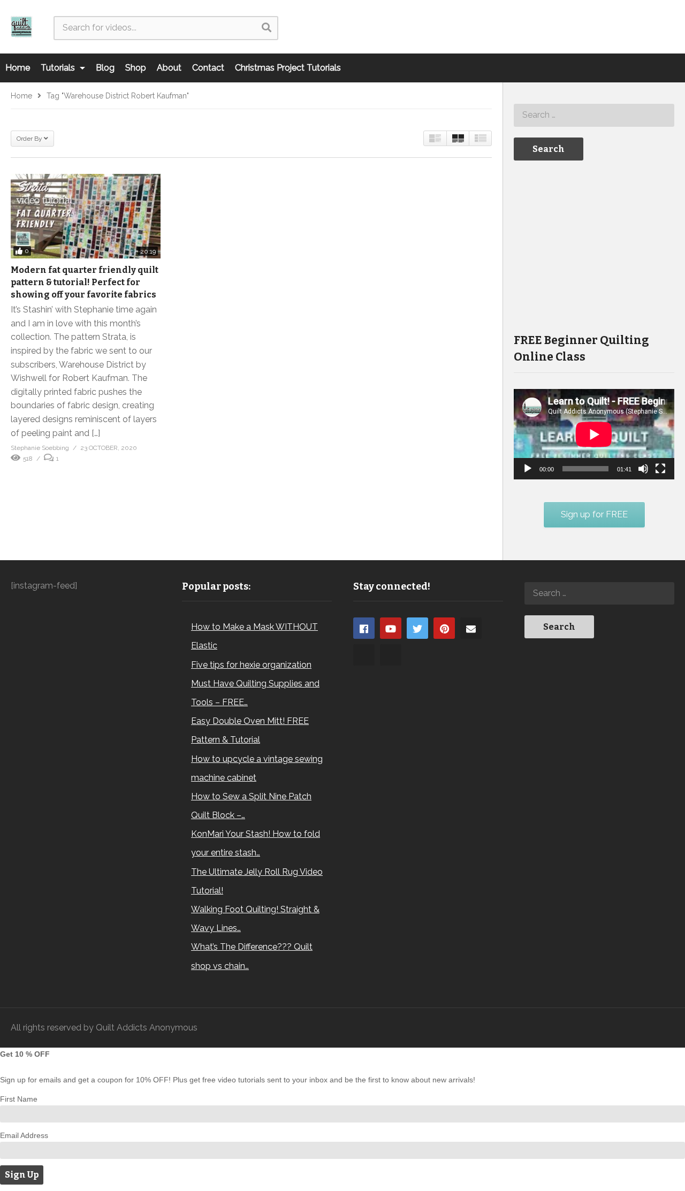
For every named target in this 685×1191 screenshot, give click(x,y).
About (169, 68)
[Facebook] (364, 628)
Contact (208, 68)
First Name (18, 1099)
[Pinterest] (444, 628)
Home (17, 68)
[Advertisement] (594, 245)
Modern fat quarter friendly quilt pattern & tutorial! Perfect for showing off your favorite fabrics (84, 282)
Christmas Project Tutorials (288, 68)
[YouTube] (390, 628)
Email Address (24, 1135)
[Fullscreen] (660, 468)
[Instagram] (364, 655)
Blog (105, 68)
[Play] (527, 468)
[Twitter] (417, 628)
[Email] (471, 628)
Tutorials (59, 68)
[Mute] (643, 468)
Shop (135, 68)
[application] (594, 434)
